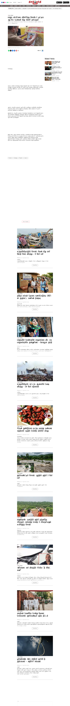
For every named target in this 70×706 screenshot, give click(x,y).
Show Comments (25, 221)
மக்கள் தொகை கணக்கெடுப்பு (28, 305)
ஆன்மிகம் (39, 5)
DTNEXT (14, 2)
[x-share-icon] (10, 51)
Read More (35, 265)
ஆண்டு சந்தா (57, 5)
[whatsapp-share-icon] (9, 51)
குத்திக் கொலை (47, 439)
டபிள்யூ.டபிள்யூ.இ (40, 577)
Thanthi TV (20, 2)
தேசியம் (15, 5)
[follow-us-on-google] (42, 50)
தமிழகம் (11, 5)
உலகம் (20, 5)
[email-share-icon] (16, 51)
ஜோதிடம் (34, 5)
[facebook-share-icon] (12, 51)
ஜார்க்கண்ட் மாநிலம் (21, 668)
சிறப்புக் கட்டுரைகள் (49, 5)
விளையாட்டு (28, 5)
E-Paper (10, 2)
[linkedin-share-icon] (14, 51)
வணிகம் (43, 5)
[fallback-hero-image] (48, 63)
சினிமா (24, 5)
